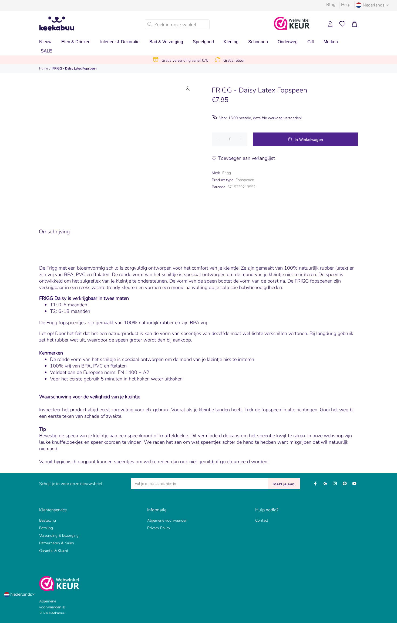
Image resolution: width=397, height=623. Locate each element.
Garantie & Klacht (53, 550)
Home (43, 68)
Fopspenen (244, 180)
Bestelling (47, 520)
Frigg (226, 172)
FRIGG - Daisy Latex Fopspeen (74, 68)
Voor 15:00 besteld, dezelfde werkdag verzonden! (260, 118)
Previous (74, 146)
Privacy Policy (158, 528)
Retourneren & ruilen (56, 543)
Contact (261, 520)
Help (345, 5)
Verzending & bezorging (59, 535)
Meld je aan (284, 484)
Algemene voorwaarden (167, 520)
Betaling (46, 528)
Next (188, 146)
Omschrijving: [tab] (55, 231)
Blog (330, 5)
